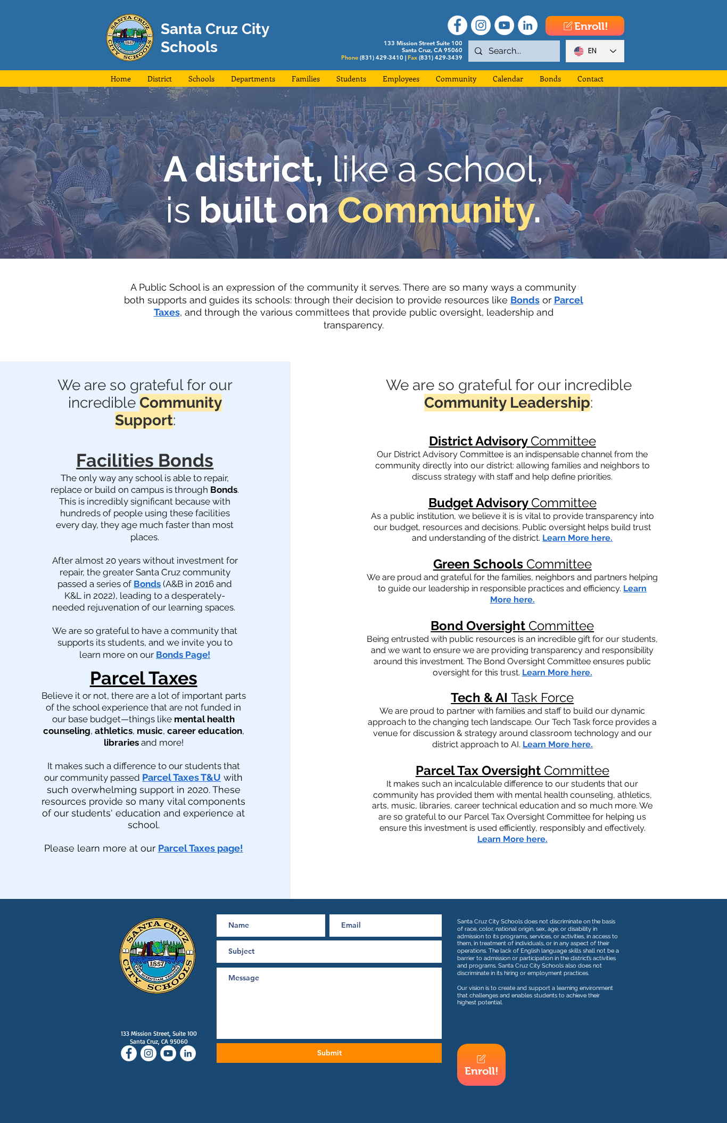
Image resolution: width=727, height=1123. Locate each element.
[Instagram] (481, 25)
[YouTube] (504, 25)
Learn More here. (577, 538)
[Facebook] (457, 25)
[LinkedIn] (528, 25)
